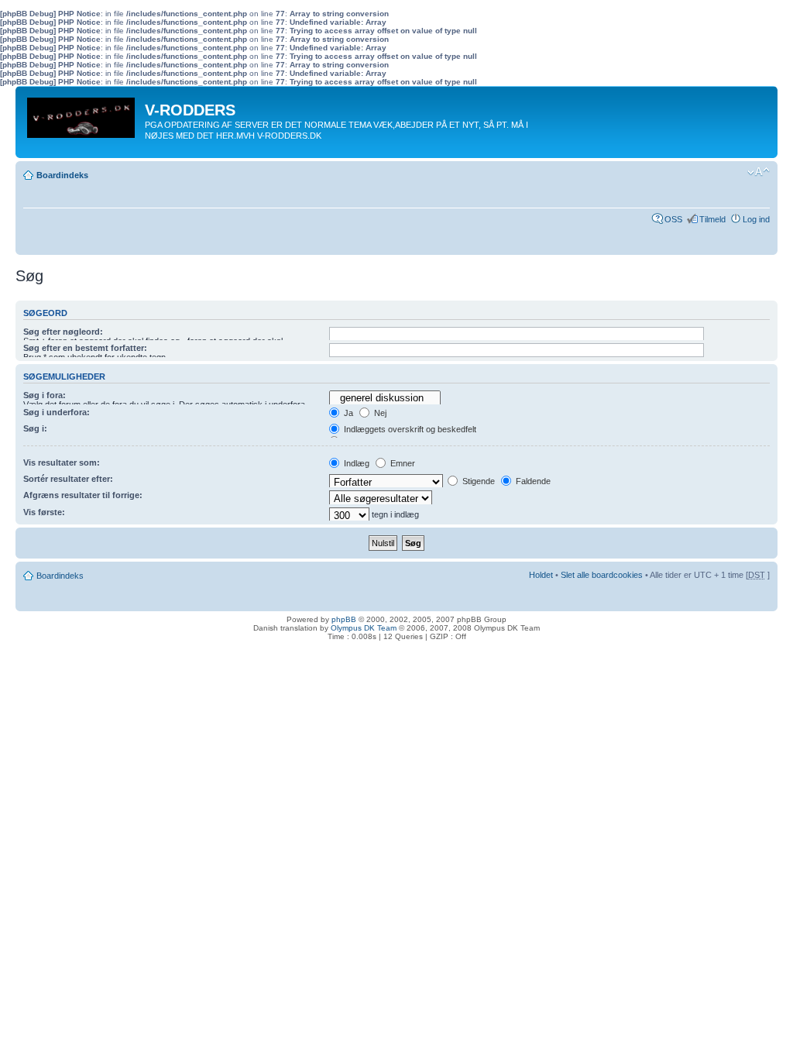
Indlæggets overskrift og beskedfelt (409, 429)
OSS (673, 219)
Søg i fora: (44, 395)
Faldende (532, 481)
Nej (379, 413)
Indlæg (355, 463)
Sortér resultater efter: (68, 478)
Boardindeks (62, 175)
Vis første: (44, 512)
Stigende (477, 481)
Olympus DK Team (363, 628)
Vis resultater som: (61, 462)
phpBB (343, 619)
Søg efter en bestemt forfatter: (85, 347)
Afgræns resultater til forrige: (82, 495)
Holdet (541, 574)
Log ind (756, 219)
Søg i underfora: (56, 412)
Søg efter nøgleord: (63, 331)
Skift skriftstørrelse (758, 172)
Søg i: (35, 428)
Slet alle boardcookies (602, 574)
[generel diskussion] (384, 398)
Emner (401, 463)
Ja (347, 413)
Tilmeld (712, 219)
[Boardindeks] (82, 114)
